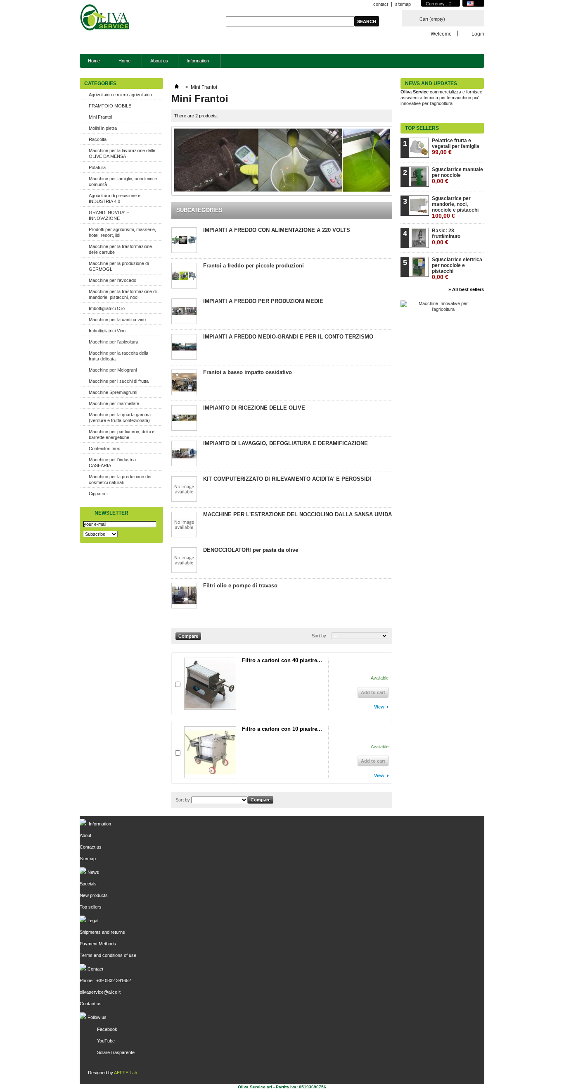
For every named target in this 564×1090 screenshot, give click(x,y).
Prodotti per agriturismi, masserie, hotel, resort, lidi (122, 232)
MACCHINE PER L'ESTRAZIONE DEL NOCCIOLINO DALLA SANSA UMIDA (297, 514)
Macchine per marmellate (114, 403)
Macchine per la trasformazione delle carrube (120, 249)
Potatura (97, 167)
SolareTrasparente (116, 1052)
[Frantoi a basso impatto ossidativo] (184, 383)
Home (94, 60)
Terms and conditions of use (108, 955)
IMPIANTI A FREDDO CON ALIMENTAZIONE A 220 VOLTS (276, 230)
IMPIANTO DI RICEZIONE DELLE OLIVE (254, 408)
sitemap (403, 4)
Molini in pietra (103, 128)
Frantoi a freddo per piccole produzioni (253, 265)
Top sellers (422, 128)
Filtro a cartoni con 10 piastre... (282, 729)
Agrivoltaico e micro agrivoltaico (120, 94)
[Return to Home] (176, 87)
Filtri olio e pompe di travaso (240, 585)
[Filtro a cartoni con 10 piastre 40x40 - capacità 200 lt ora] (210, 752)
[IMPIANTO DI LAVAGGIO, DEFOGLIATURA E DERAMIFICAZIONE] (184, 454)
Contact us (91, 846)
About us (159, 60)
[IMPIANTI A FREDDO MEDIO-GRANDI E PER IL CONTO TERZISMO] (184, 347)
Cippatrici (98, 493)
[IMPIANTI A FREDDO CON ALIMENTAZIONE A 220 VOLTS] (184, 240)
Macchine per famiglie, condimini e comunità (123, 181)
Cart (432, 19)
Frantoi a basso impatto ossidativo (247, 372)
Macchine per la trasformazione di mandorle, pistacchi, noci (122, 294)
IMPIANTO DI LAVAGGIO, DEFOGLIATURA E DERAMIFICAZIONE (285, 443)
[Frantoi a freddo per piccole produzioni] (184, 276)
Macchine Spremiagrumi (113, 392)
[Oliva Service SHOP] (105, 18)
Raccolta (98, 139)
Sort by (319, 635)
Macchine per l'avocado (112, 280)
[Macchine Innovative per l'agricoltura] (439, 309)
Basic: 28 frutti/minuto (446, 237)
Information (193, 63)
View (379, 706)
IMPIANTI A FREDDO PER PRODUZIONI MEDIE (263, 301)
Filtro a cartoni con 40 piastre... (282, 660)
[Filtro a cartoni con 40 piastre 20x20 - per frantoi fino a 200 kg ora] (210, 684)
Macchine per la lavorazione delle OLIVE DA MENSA (122, 153)
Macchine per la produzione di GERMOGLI (119, 266)
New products (94, 895)
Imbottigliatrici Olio (107, 308)
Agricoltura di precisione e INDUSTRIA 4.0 (114, 198)
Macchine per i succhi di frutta (119, 381)
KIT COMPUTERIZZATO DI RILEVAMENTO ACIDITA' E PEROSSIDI (287, 479)
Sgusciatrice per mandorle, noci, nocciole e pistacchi (455, 207)
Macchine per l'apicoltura (113, 341)
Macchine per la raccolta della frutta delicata (118, 356)
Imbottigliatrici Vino (107, 330)
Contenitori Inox (104, 448)
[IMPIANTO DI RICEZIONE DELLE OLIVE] (184, 418)
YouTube (106, 1040)
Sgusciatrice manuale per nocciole (457, 175)
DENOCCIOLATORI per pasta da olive (250, 550)
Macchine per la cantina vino (117, 319)
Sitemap (88, 858)
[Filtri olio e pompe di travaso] (184, 596)
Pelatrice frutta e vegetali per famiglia (455, 146)
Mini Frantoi (100, 116)
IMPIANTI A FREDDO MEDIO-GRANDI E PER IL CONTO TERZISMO (288, 337)
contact (380, 4)
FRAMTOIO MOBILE (110, 105)
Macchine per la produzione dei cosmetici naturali (120, 479)
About (85, 835)
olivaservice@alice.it (100, 992)
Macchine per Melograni (113, 369)
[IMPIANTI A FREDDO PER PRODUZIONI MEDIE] (184, 311)
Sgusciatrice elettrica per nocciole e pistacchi (457, 268)
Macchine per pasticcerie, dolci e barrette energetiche (121, 434)
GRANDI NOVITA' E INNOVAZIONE (109, 215)
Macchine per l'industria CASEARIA (112, 462)
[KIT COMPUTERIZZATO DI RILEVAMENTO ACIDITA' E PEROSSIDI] (184, 489)
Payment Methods (98, 943)
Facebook (107, 1029)
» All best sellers (466, 289)
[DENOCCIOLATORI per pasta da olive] (184, 560)
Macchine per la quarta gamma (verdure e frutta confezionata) (120, 417)
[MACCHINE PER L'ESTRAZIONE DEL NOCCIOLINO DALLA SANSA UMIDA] (184, 525)
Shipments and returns (102, 932)
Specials (88, 883)
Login (478, 33)
